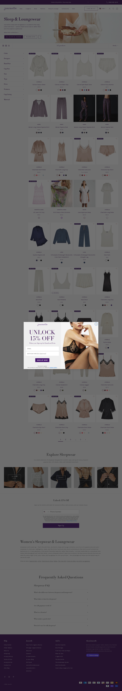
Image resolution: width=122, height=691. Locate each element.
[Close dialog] (96, 324)
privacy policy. (53, 367)
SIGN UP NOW (42, 360)
